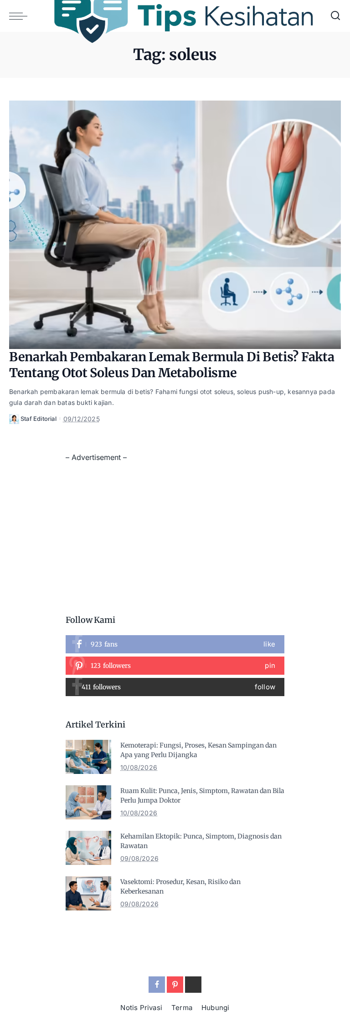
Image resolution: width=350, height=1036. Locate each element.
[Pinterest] (175, 666)
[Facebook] (175, 644)
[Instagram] (175, 687)
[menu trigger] (20, 16)
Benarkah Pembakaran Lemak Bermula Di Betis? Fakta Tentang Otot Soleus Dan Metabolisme (171, 364)
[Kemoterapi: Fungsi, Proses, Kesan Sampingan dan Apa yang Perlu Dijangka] (88, 757)
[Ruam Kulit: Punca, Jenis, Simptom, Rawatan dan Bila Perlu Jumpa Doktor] (88, 802)
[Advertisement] (175, 527)
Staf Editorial (39, 418)
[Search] (335, 16)
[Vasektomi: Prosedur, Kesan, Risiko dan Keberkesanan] (88, 893)
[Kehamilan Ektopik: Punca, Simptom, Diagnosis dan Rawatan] (88, 848)
